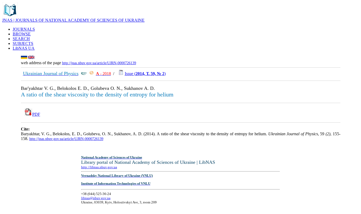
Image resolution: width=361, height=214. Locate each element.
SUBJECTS (23, 43)
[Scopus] (84, 73)
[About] (10, 16)
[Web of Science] (91, 73)
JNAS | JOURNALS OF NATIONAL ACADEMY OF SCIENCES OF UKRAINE (73, 20)
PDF (36, 114)
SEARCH (21, 38)
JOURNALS (24, 29)
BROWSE (22, 34)
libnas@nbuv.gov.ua (95, 198)
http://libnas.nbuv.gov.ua (99, 167)
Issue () (145, 73)
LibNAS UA (24, 48)
